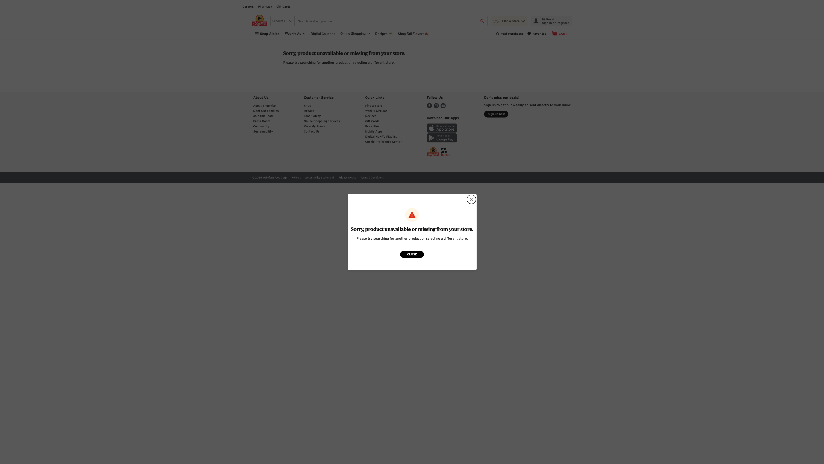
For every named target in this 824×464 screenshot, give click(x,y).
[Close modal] (471, 199)
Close (412, 254)
